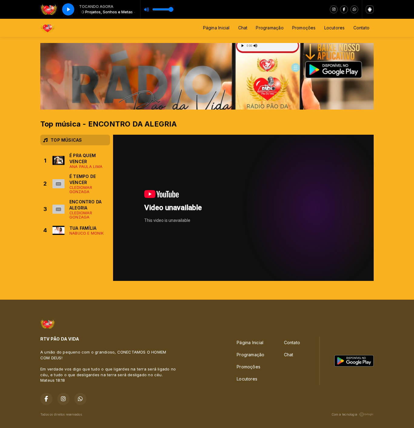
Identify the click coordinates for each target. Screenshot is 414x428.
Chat (243, 27)
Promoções (304, 27)
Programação (269, 27)
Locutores (334, 27)
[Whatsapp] (354, 9)
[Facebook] (344, 9)
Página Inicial (216, 27)
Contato (361, 27)
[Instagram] (334, 9)
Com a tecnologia (344, 414)
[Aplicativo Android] (370, 9)
